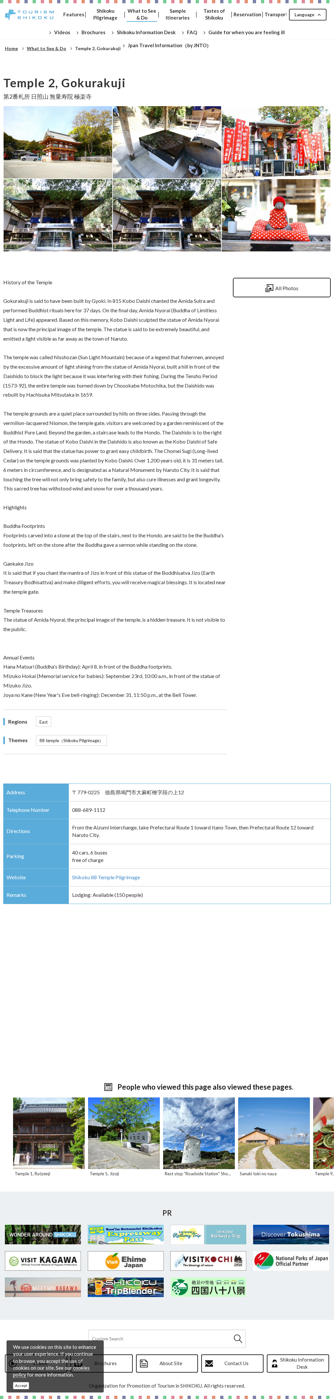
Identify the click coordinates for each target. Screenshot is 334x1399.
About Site (170, 1363)
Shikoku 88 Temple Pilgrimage (106, 877)
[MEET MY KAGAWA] (43, 1287)
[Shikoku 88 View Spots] (208, 1287)
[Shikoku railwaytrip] (208, 1234)
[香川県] (43, 1261)
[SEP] (126, 1234)
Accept (21, 1385)
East (43, 722)
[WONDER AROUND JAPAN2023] (43, 1234)
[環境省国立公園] (291, 1261)
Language (304, 14)
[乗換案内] (126, 1287)
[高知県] (208, 1261)
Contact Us (236, 1363)
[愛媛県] (126, 1261)
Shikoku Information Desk (302, 1363)
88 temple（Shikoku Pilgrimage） (71, 740)
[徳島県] (291, 1234)
